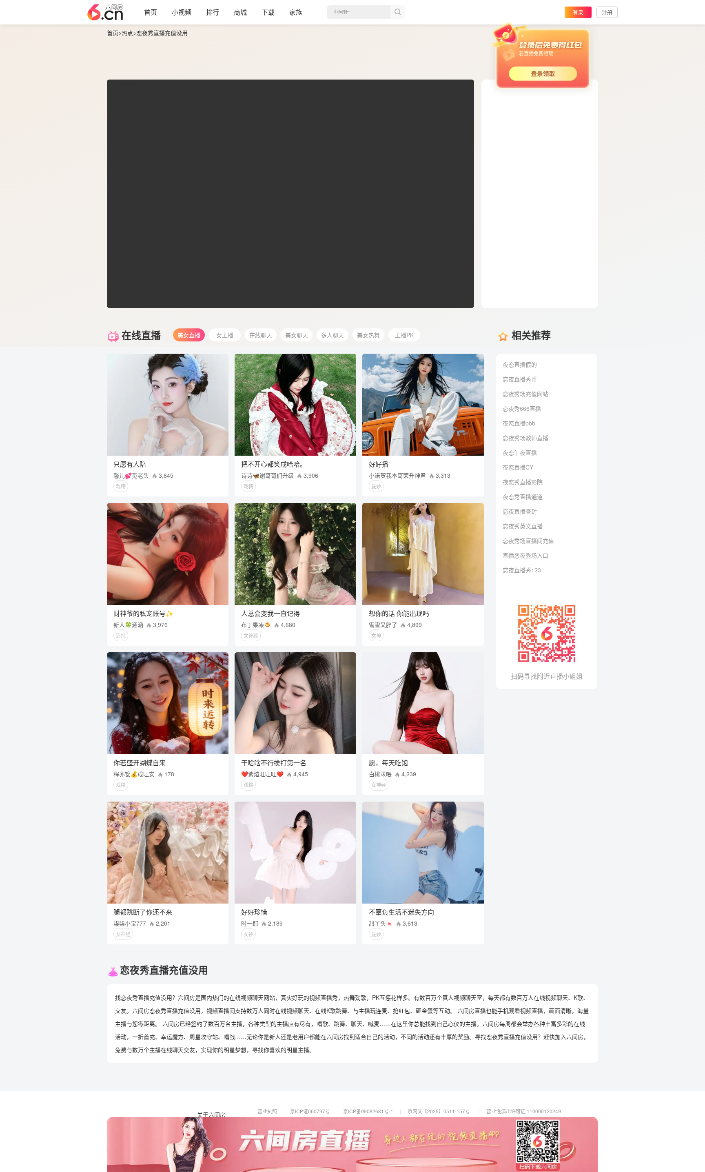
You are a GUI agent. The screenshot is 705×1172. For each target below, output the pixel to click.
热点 (127, 33)
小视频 (181, 12)
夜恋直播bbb (519, 423)
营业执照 (267, 1111)
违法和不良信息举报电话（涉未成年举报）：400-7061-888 (321, 1145)
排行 (212, 12)
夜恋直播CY (518, 467)
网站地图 (208, 1137)
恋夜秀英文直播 (523, 526)
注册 (607, 12)
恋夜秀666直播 (522, 408)
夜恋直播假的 (520, 364)
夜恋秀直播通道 (523, 496)
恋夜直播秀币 (520, 379)
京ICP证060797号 (310, 1111)
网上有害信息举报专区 (510, 1122)
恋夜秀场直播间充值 (528, 540)
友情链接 (208, 1126)
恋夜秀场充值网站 (525, 394)
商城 (240, 12)
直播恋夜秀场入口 (525, 555)
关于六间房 (211, 1115)
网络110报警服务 (276, 1133)
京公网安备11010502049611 (440, 1122)
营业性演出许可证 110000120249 (523, 1111)
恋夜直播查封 (520, 511)
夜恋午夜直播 (520, 452)
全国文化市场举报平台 (367, 1133)
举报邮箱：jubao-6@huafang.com (445, 1133)
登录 (578, 12)
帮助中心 (208, 1149)
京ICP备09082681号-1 (368, 1111)
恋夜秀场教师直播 (525, 438)
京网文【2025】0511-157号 (439, 1111)
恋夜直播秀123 (522, 570)
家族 (295, 12)
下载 (268, 12)
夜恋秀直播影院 (523, 482)
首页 (150, 12)
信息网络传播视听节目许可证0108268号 (301, 1122)
